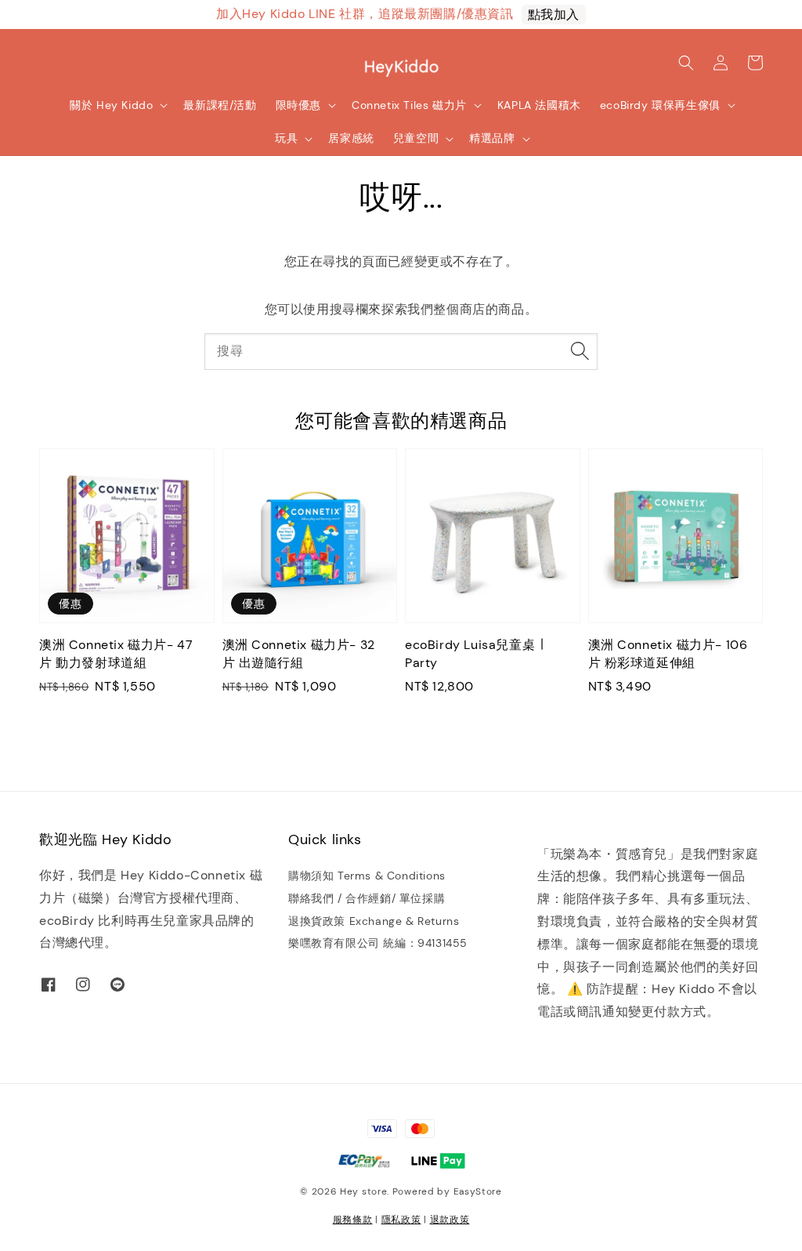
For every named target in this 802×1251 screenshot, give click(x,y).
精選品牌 (492, 138)
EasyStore (477, 1191)
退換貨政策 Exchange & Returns (373, 921)
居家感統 (351, 138)
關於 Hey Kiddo (111, 105)
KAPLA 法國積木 (539, 105)
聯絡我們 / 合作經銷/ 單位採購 (366, 898)
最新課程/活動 (219, 105)
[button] (686, 62)
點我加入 (554, 14)
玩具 (286, 138)
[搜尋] (579, 351)
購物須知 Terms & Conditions (367, 875)
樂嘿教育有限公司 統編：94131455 (378, 943)
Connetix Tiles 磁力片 (409, 105)
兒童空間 (416, 138)
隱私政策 (401, 1219)
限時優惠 (298, 105)
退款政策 (450, 1219)
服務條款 (353, 1219)
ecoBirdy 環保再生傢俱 (660, 105)
